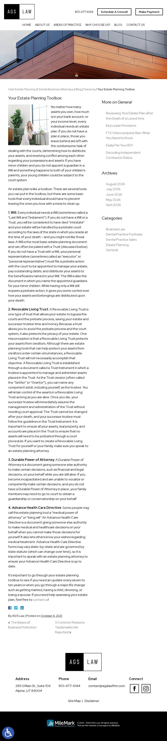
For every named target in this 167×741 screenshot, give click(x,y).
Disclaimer (92, 701)
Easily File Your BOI (119, 145)
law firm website (89, 725)
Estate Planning (117, 245)
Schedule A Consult (114, 12)
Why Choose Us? (97, 25)
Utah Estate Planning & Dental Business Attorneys (40, 89)
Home (26, 25)
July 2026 (113, 189)
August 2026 (115, 184)
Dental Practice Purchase (124, 234)
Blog (118, 25)
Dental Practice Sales (121, 239)
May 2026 (113, 200)
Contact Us (135, 25)
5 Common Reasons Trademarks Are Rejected (70, 627)
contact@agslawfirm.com (106, 686)
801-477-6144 (84, 12)
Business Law (115, 229)
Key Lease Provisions (121, 125)
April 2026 (113, 205)
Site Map (74, 701)
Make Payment (149, 12)
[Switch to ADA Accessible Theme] (8, 733)
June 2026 (114, 194)
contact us (40, 599)
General (89, 89)
